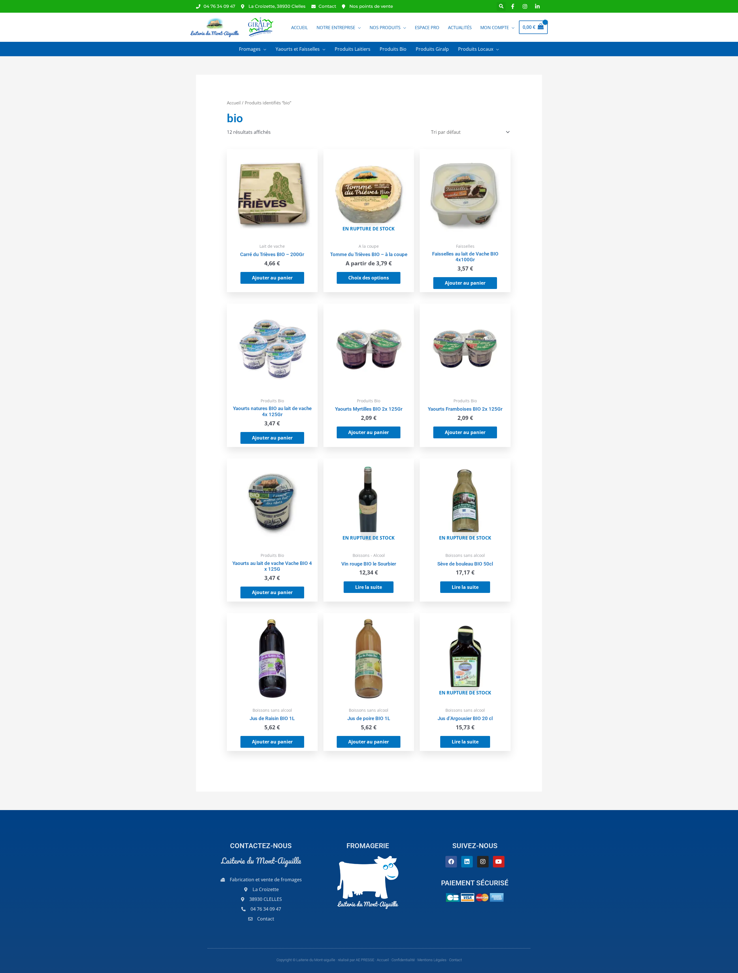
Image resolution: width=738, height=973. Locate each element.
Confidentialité (403, 960)
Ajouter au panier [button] (272, 278)
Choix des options (368, 278)
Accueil (234, 103)
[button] (501, 6)
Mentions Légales (432, 960)
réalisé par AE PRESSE (356, 960)
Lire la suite (368, 587)
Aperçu (272, 234)
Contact (455, 960)
